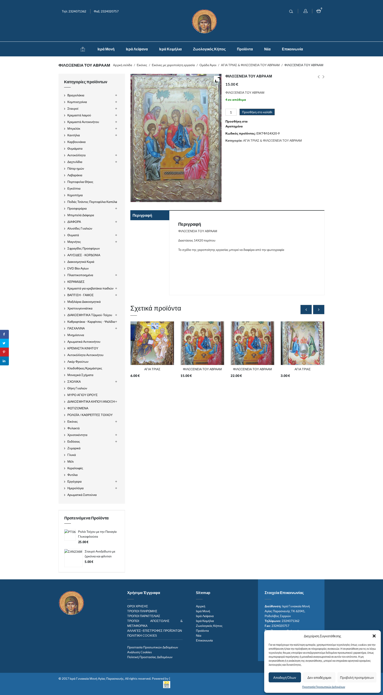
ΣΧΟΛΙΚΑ (74, 381)
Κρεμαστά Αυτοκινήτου (83, 122)
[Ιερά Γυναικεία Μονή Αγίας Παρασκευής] (205, 21)
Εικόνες (142, 65)
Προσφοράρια (77, 208)
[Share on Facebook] (4, 334)
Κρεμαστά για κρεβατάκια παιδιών (90, 288)
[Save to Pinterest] (4, 352)
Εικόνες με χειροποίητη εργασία (173, 65)
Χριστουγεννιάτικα (79, 308)
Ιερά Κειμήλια (170, 49)
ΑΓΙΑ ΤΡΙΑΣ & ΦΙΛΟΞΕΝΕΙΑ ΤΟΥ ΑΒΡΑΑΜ (250, 65)
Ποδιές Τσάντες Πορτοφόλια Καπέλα (92, 202)
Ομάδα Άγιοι (207, 65)
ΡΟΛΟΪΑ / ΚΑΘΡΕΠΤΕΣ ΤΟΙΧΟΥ (90, 415)
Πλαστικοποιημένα (80, 275)
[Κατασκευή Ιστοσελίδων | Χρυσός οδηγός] (166, 684)
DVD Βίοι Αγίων (78, 268)
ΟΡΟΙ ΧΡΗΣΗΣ (137, 606)
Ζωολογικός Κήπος (209, 49)
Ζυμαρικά (73, 448)
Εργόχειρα (74, 481)
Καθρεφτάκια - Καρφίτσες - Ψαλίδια (91, 321)
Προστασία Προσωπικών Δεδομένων (323, 687)
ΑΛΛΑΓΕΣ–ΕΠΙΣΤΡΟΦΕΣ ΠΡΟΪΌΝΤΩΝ (154, 630)
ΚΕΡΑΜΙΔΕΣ (76, 281)
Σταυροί (72, 108)
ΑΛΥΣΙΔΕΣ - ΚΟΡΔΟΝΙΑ (83, 255)
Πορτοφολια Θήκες (80, 182)
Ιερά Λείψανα (137, 49)
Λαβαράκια (74, 175)
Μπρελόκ (73, 128)
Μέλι (70, 461)
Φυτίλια (72, 475)
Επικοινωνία (292, 49)
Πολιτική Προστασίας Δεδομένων (149, 657)
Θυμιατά (73, 235)
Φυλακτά (73, 428)
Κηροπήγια (75, 195)
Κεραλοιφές (75, 468)
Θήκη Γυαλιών (77, 388)
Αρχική (200, 606)
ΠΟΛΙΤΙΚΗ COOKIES (142, 635)
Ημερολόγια (75, 488)
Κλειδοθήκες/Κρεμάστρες (84, 368)
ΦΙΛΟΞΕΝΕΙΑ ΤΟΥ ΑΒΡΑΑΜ (319, 79)
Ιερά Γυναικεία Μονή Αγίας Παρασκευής (97, 678)
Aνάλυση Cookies (139, 652)
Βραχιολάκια (75, 95)
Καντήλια (73, 135)
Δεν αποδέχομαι (319, 677)
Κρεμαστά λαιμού (79, 115)
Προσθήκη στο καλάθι (257, 112)
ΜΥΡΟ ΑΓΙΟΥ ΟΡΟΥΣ (82, 395)
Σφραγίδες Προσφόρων (83, 248)
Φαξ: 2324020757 (106, 11)
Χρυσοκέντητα (77, 435)
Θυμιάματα (74, 148)
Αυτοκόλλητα (76, 155)
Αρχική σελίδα (122, 65)
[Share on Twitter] (4, 343)
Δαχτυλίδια (74, 162)
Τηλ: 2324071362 (74, 11)
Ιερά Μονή (106, 49)
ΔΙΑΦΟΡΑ (74, 222)
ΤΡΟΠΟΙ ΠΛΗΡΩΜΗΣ (142, 611)
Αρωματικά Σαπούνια (82, 495)
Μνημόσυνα (75, 335)
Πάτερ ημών (75, 168)
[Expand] (216, 78)
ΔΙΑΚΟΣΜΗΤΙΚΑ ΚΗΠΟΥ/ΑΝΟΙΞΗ (91, 401)
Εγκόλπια (73, 188)
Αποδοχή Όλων (284, 677)
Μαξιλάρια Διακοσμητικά (84, 301)
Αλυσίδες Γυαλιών (79, 228)
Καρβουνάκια (76, 142)
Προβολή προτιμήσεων (357, 677)
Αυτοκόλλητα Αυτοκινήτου (85, 355)
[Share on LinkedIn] (4, 360)
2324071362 (290, 621)
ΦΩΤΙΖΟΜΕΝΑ (77, 408)
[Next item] (318, 309)
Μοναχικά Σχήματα (80, 375)
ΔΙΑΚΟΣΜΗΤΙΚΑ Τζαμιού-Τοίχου (89, 315)
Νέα (267, 49)
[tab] (149, 215)
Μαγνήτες (74, 242)
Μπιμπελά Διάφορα (80, 215)
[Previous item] (306, 309)
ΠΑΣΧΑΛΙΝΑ (76, 328)
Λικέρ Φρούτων (77, 361)
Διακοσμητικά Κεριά (80, 261)
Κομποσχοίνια (77, 102)
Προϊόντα (245, 49)
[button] (374, 636)
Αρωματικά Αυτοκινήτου (83, 341)
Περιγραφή (142, 215)
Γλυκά (71, 455)
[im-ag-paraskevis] (82, 49)
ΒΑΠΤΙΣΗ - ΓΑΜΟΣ (80, 295)
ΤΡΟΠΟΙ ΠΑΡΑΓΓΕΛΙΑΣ (143, 616)
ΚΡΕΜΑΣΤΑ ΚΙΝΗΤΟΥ (82, 348)
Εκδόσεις (73, 441)
